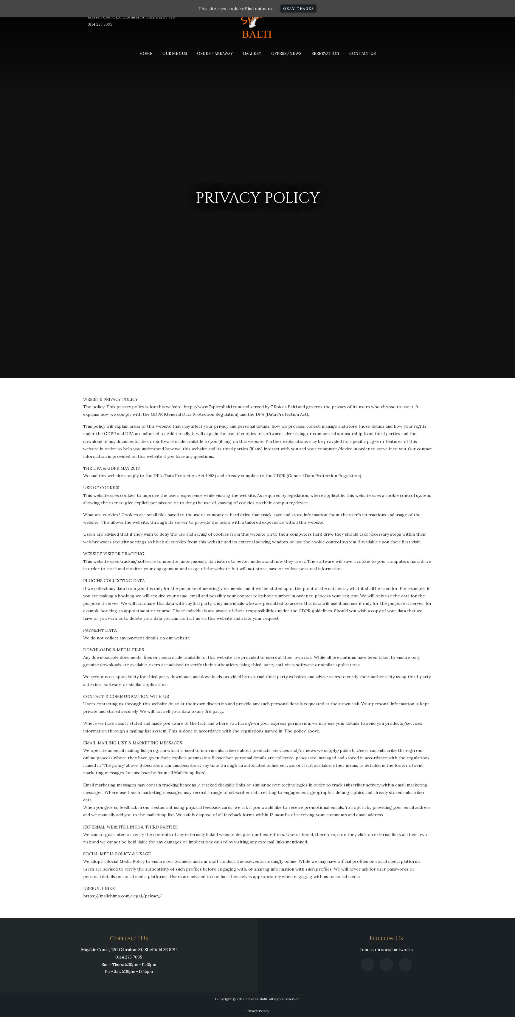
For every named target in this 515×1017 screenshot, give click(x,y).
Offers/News (286, 53)
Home (146, 53)
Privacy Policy (257, 1011)
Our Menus (174, 53)
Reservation (325, 53)
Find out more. (259, 8)
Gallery (252, 53)
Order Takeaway (215, 53)
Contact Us (362, 53)
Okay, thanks (298, 8)
